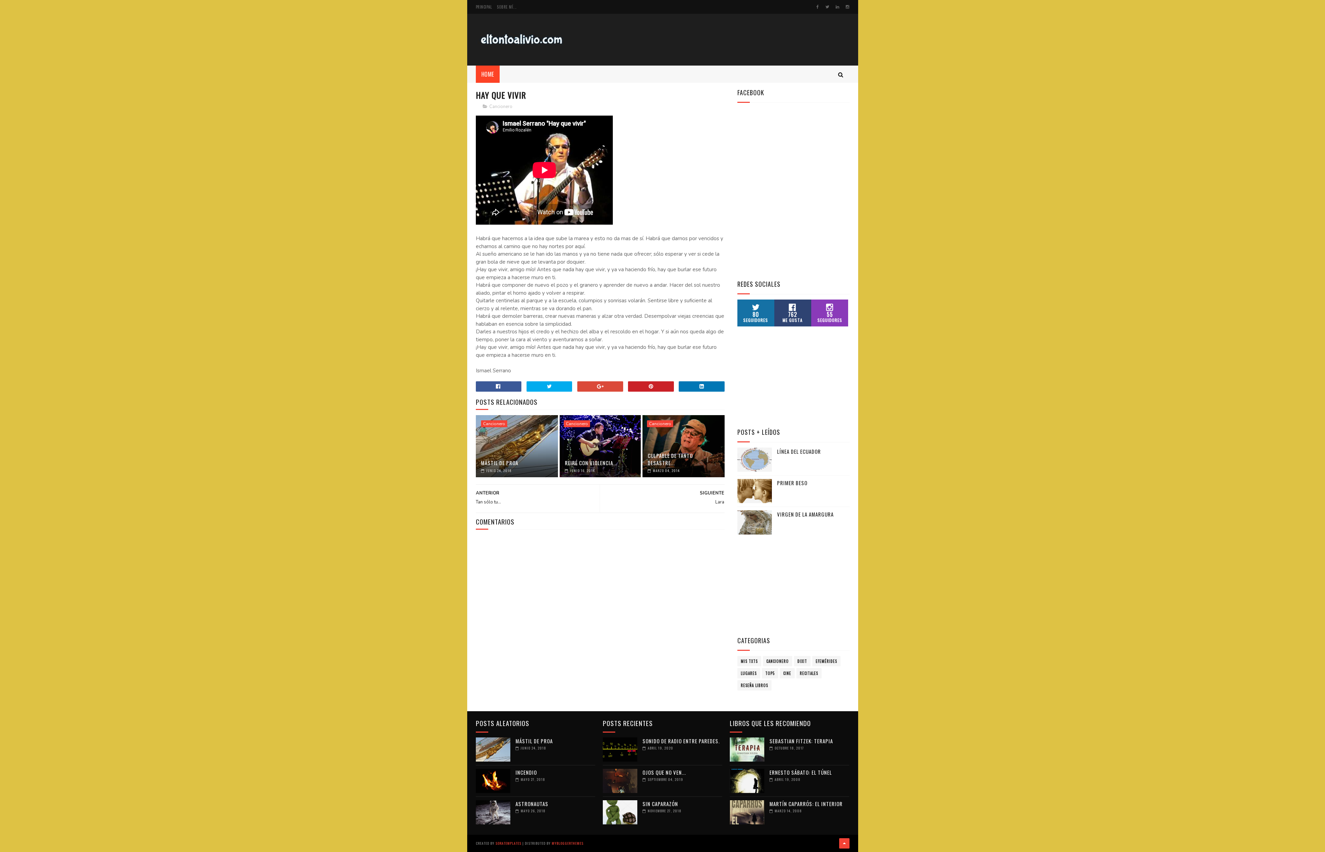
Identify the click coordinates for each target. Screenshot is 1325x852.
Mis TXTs (749, 661)
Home (487, 74)
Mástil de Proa (499, 463)
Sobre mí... (507, 7)
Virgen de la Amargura (805, 514)
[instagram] (847, 7)
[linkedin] (837, 7)
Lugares (749, 673)
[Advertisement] (724, 39)
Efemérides (826, 661)
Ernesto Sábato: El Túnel (800, 772)
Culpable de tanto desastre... (670, 459)
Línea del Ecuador (799, 451)
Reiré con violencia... (591, 463)
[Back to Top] (844, 843)
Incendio (526, 772)
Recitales (809, 673)
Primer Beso (792, 483)
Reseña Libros (754, 685)
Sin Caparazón (660, 803)
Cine (787, 673)
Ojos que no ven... (664, 772)
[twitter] (827, 7)
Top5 (770, 673)
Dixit (802, 661)
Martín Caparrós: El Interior (806, 803)
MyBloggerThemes (567, 843)
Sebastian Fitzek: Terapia (801, 741)
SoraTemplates (508, 843)
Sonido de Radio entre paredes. (681, 741)
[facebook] (817, 7)
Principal (484, 7)
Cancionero (500, 107)
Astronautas (532, 803)
